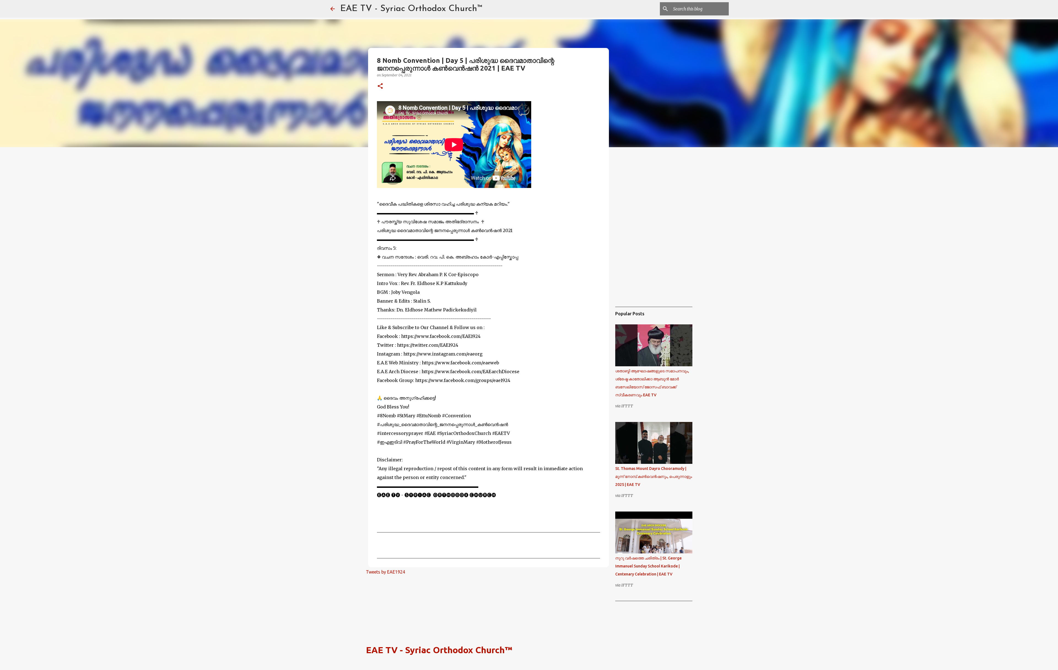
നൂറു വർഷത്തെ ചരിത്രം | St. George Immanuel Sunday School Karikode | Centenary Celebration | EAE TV (648, 566)
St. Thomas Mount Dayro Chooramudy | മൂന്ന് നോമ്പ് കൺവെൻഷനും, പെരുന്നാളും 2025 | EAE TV (653, 476)
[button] (380, 86)
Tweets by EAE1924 (385, 571)
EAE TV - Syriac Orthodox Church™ (411, 8)
